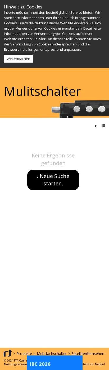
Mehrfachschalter (52, 353)
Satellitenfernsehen (87, 353)
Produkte (24, 353)
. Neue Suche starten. (53, 179)
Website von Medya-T (92, 364)
